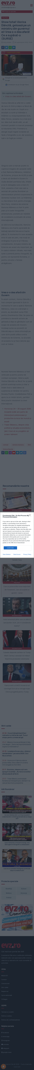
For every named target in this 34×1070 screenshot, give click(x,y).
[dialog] (17, 535)
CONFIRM (10, 548)
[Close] (30, 515)
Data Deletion (7, 554)
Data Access (16, 554)
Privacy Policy (27, 554)
